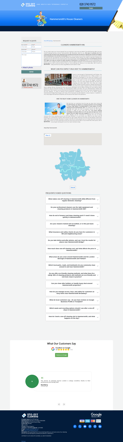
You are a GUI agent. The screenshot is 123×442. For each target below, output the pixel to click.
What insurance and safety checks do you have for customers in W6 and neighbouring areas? (72, 233)
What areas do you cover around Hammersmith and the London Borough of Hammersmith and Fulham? (72, 257)
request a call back (28, 87)
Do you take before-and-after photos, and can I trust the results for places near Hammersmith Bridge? (72, 241)
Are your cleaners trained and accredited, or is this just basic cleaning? (72, 224)
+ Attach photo (27, 67)
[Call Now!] (47, 64)
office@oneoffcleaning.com (31, 429)
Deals (91, 8)
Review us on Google (61, 355)
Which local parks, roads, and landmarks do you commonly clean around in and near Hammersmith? (71, 266)
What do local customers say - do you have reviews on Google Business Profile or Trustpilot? (71, 301)
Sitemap (23, 441)
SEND (31, 72)
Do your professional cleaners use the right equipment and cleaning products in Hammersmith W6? (72, 208)
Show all (73, 187)
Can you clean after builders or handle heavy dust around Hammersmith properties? (71, 284)
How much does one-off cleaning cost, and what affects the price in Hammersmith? (72, 249)
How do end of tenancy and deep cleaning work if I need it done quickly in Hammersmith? (72, 216)
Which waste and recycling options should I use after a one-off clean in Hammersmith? (71, 309)
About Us (44, 4)
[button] (59, 404)
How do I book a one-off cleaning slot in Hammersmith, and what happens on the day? (72, 317)
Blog (49, 4)
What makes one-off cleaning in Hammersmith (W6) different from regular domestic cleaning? (71, 200)
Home (38, 4)
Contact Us (64, 4)
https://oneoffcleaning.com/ (31, 430)
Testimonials (55, 4)
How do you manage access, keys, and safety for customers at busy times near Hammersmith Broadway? (71, 292)
